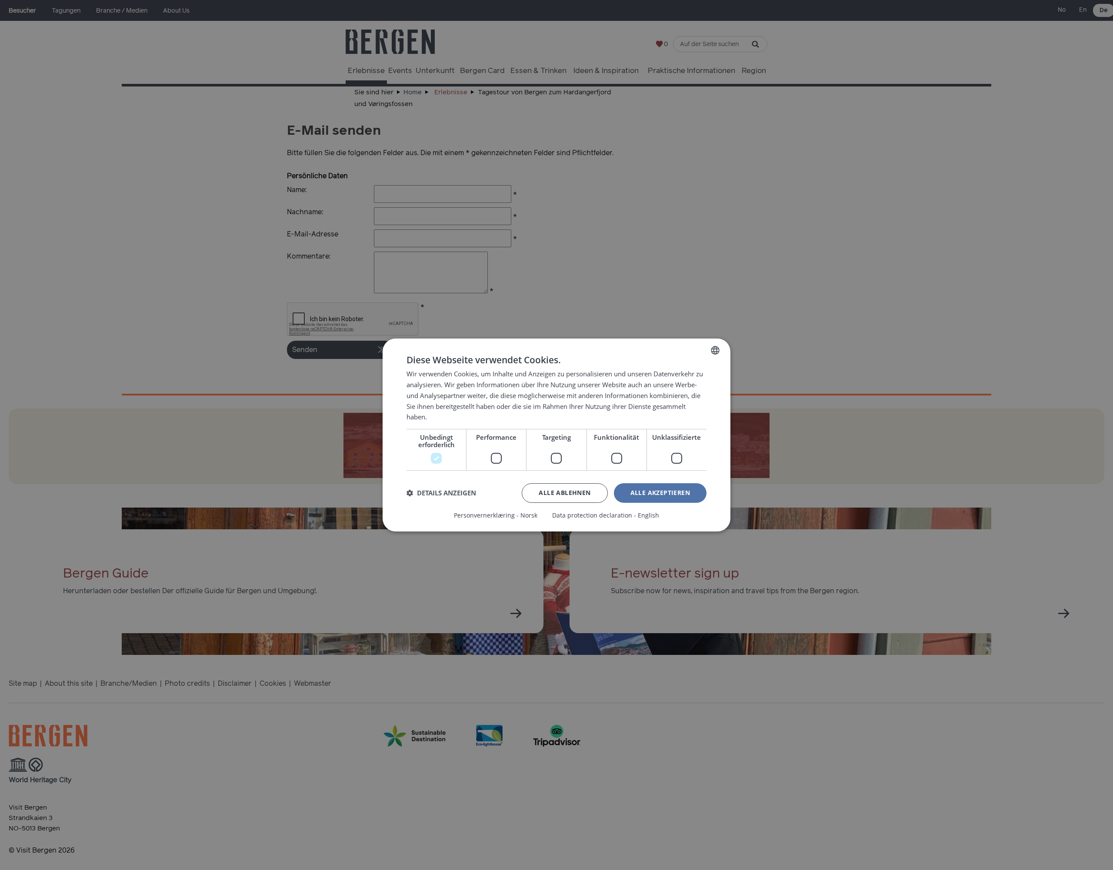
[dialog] (556, 435)
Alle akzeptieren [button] (660, 492)
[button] (441, 493)
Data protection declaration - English (605, 515)
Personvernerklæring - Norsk (495, 515)
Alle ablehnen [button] (564, 492)
